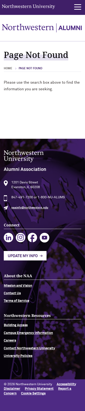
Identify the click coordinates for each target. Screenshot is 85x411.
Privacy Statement (39, 388)
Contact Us (12, 293)
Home (8, 68)
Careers (10, 340)
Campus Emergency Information (28, 333)
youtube (44, 237)
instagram (21, 237)
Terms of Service (16, 301)
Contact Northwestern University (29, 348)
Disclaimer (12, 388)
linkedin (8, 237)
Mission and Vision (18, 285)
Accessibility (66, 384)
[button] (77, 7)
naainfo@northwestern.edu (29, 207)
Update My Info (23, 256)
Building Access (16, 325)
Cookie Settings (33, 393)
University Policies (18, 356)
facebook (32, 237)
